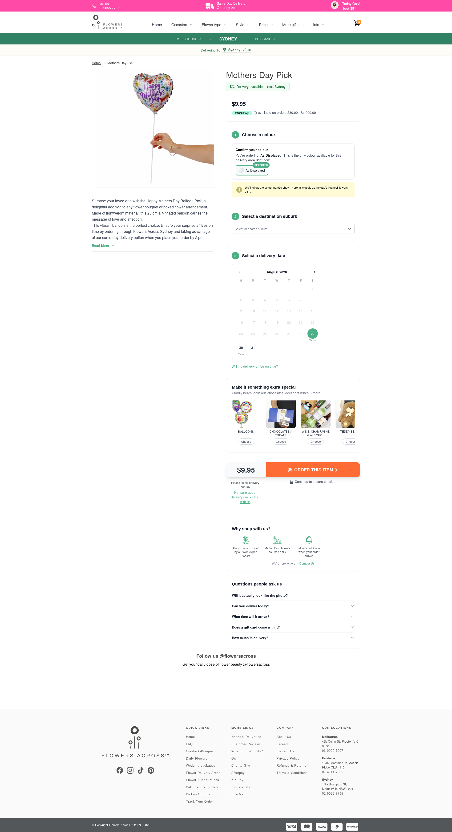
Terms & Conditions (292, 773)
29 (313, 333)
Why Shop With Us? (247, 751)
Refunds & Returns (292, 765)
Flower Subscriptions (202, 780)
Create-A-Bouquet (200, 751)
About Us (284, 737)
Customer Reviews (246, 744)
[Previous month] (239, 272)
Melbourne (187, 38)
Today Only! (351, 3)
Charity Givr (240, 765)
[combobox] (290, 229)
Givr (234, 758)
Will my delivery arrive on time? (255, 366)
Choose (246, 441)
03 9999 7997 (332, 750)
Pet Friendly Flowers (202, 787)
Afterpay (238, 773)
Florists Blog (241, 787)
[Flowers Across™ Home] (107, 22)
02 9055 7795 (332, 793)
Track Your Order (199, 801)
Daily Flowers (196, 758)
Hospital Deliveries (246, 737)
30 (241, 347)
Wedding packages (201, 765)
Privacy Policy (288, 758)
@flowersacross (238, 655)
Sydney (228, 39)
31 (253, 347)
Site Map (238, 794)
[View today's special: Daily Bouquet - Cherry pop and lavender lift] (335, 5)
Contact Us (307, 563)
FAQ (189, 744)
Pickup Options (198, 794)
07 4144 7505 (332, 772)
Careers (283, 744)
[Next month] (314, 272)
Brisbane (263, 38)
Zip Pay (237, 780)
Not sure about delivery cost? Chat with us (245, 497)
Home (157, 24)
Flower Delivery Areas (203, 773)
